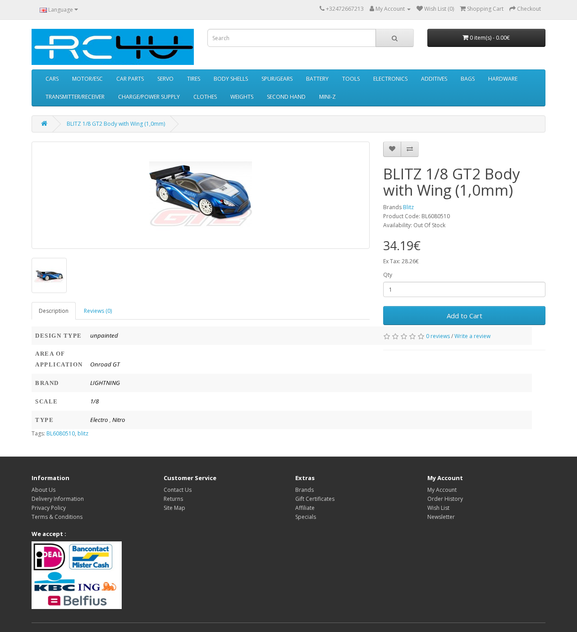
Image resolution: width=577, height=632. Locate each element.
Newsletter (441, 517)
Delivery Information (58, 499)
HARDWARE (502, 78)
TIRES (193, 78)
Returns (173, 499)
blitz (83, 433)
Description (54, 311)
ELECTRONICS (390, 78)
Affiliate (305, 508)
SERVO (165, 78)
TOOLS (351, 78)
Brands (304, 490)
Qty (387, 275)
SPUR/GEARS (277, 78)
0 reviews (438, 336)
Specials (305, 517)
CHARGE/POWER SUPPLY (149, 97)
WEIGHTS (241, 97)
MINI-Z (327, 97)
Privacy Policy (49, 508)
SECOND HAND (286, 97)
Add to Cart (464, 315)
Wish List (438, 508)
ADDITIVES (434, 78)
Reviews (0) (98, 311)
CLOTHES (205, 97)
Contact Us (178, 490)
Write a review (472, 336)
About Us (43, 490)
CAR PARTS (130, 78)
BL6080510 (60, 433)
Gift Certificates (314, 499)
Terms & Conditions (57, 517)
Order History (445, 499)
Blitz (408, 207)
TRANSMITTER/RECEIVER (75, 97)
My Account (442, 490)
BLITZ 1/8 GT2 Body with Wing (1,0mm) (116, 124)
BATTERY (317, 78)
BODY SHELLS (231, 78)
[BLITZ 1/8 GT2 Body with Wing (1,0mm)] (201, 195)
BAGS (468, 78)
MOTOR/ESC (87, 78)
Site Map (174, 508)
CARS (52, 78)
